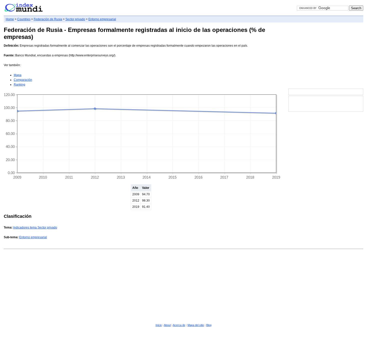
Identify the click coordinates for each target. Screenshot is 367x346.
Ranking (19, 84)
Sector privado (75, 19)
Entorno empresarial (102, 19)
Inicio (159, 325)
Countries (23, 19)
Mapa (17, 75)
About (167, 325)
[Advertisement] (325, 56)
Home (10, 19)
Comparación (23, 80)
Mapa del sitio (195, 325)
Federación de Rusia (48, 19)
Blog (208, 325)
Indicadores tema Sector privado (35, 227)
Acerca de (179, 325)
